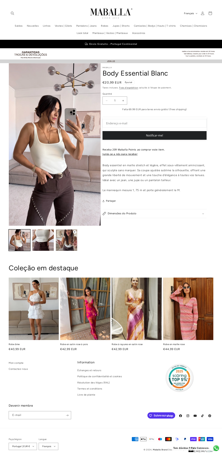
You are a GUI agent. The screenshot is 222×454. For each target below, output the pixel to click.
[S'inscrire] (67, 415)
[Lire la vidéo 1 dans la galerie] (66, 240)
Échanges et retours (89, 370)
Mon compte (16, 362)
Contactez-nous (18, 369)
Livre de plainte (86, 394)
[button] (12, 13)
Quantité (107, 94)
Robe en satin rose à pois (74, 344)
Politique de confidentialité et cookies (99, 376)
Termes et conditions (89, 388)
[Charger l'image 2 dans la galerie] (43, 240)
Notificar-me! (154, 135)
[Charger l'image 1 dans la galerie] (19, 240)
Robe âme (14, 344)
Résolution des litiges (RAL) (93, 382)
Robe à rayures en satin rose (127, 344)
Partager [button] (111, 200)
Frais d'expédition (128, 87)
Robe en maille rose (174, 344)
